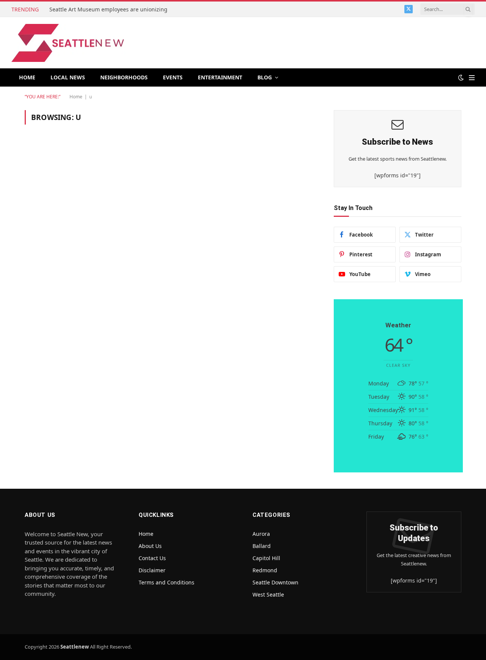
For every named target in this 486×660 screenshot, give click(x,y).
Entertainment (220, 77)
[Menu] (472, 77)
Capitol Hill (266, 558)
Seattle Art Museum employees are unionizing (109, 9)
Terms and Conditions (166, 582)
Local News (67, 77)
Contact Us (152, 558)
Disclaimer (152, 570)
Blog (264, 77)
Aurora (261, 533)
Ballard (261, 545)
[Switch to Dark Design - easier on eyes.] (460, 77)
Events (173, 77)
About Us (150, 545)
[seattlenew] (68, 43)
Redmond (264, 570)
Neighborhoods (124, 77)
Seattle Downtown (275, 582)
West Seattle (268, 594)
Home (27, 77)
